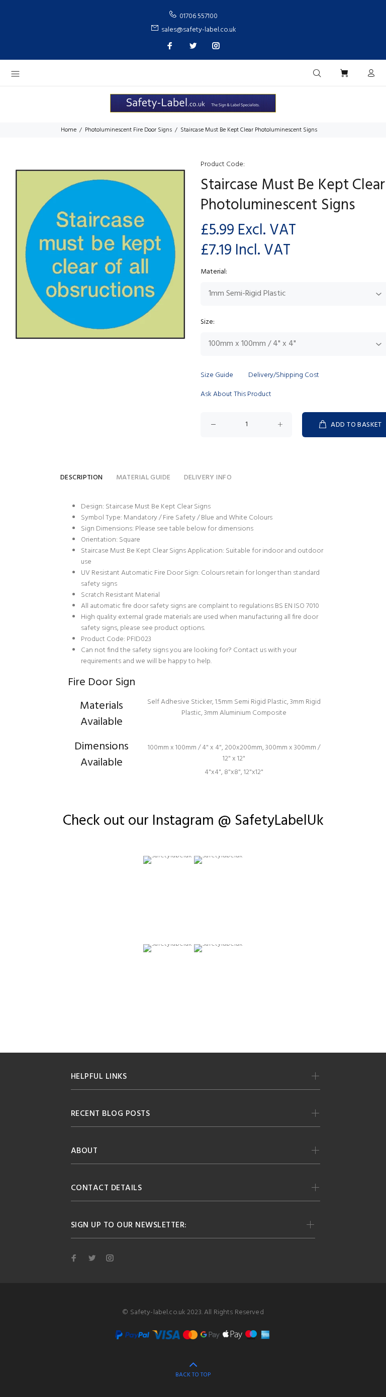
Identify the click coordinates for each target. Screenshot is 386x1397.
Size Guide (217, 375)
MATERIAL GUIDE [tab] (143, 477)
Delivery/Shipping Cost (283, 375)
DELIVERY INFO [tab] (208, 477)
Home (68, 130)
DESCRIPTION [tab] (81, 477)
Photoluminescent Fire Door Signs (128, 130)
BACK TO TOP (193, 1375)
